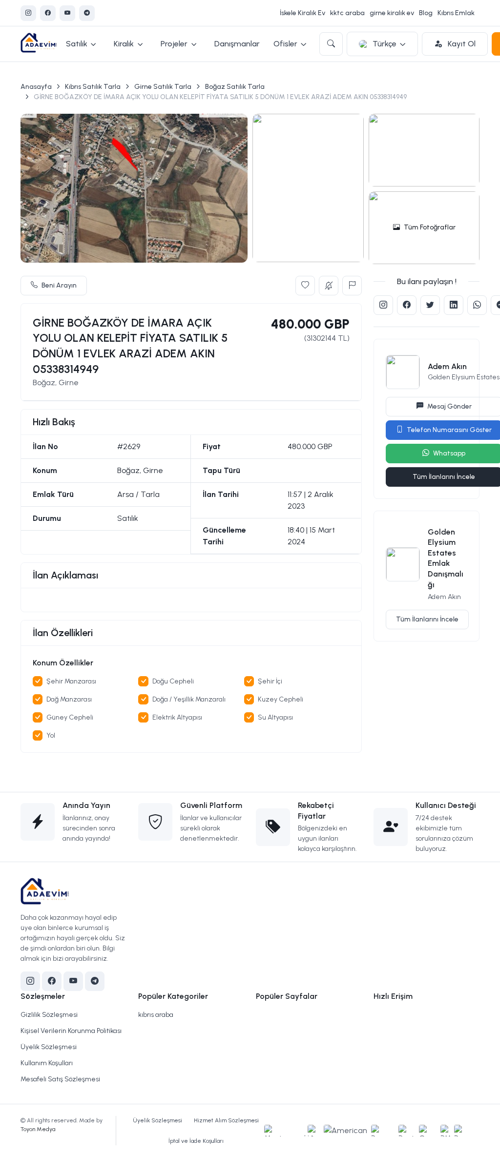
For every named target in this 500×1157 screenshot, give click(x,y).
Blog (426, 13)
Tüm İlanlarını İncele (427, 619)
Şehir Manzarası (71, 681)
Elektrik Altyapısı (177, 717)
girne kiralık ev (392, 13)
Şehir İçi (270, 681)
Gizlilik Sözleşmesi (49, 1015)
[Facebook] (48, 13)
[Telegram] (87, 13)
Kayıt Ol (461, 43)
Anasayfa (36, 87)
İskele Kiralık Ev (302, 13)
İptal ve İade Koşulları (196, 1140)
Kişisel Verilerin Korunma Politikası (71, 1031)
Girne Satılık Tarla (162, 87)
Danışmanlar (237, 43)
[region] (191, 600)
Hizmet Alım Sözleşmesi (226, 1120)
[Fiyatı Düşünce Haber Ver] (328, 285)
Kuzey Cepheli (280, 699)
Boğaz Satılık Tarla (235, 87)
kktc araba (347, 13)
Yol (50, 735)
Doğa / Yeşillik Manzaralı (189, 699)
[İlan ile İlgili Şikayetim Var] (352, 285)
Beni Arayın (59, 285)
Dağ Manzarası (69, 699)
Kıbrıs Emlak (456, 13)
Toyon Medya (38, 1129)
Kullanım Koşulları (47, 1063)
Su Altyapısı (275, 717)
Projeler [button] (174, 43)
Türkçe (384, 43)
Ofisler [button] (285, 43)
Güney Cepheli (69, 717)
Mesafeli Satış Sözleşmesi (60, 1079)
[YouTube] (67, 13)
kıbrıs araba (155, 1015)
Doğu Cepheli (173, 681)
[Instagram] (28, 13)
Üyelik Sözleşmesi (49, 1047)
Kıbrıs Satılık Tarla (93, 87)
